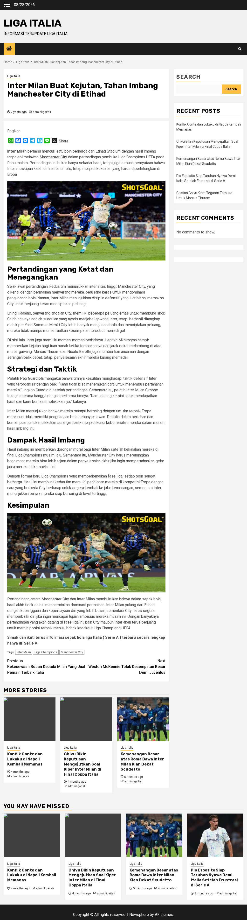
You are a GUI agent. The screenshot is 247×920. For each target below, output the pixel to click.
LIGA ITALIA (33, 23)
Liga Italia (13, 76)
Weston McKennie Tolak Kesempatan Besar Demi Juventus (126, 667)
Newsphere (139, 914)
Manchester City (53, 157)
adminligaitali (42, 112)
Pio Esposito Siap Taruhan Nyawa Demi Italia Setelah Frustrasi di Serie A (214, 877)
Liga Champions (28, 455)
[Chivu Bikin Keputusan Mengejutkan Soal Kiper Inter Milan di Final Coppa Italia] (86, 719)
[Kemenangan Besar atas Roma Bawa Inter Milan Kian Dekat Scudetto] (143, 719)
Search (188, 77)
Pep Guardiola (32, 378)
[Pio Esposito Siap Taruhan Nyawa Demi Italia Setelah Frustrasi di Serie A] (215, 835)
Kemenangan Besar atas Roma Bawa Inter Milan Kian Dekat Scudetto (142, 761)
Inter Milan (86, 599)
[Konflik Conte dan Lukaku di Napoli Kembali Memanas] (29, 719)
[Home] (9, 49)
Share (64, 141)
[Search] (240, 49)
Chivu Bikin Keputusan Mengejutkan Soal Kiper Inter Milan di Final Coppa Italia (82, 764)
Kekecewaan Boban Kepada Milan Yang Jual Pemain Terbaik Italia (46, 667)
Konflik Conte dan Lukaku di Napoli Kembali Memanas (25, 759)
